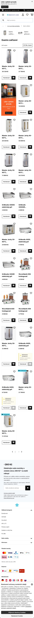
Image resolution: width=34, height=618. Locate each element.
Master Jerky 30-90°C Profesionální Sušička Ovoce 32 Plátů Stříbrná (8, 241)
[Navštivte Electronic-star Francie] (14, 580)
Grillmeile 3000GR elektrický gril (24, 206)
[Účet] (23, 14)
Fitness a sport (5, 527)
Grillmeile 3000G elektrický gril (8, 206)
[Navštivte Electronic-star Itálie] (18, 580)
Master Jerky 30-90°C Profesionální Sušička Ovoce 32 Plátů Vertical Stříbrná (25, 171)
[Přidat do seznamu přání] (14, 51)
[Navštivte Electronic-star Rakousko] (6, 580)
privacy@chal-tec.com (9, 498)
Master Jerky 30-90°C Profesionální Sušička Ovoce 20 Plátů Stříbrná (8, 171)
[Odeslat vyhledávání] (3, 20)
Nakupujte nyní (5, 6)
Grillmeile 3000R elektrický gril (8, 275)
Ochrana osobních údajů (9, 493)
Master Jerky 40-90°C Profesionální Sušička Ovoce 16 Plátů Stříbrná (25, 102)
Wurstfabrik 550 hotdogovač (25, 275)
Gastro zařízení (26, 26)
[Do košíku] (13, 78)
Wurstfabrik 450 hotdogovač (25, 310)
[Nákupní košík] (32, 14)
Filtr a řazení (28, 45)
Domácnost (5, 513)
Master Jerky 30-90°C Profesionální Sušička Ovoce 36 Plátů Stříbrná (8, 137)
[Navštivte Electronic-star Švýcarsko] (10, 580)
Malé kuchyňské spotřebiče (13, 26)
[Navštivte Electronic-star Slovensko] (25, 580)
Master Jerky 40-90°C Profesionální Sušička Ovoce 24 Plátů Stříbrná (25, 137)
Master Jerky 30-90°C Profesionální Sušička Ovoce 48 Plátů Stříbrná (8, 67)
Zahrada (4, 516)
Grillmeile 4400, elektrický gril (25, 241)
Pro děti (4, 533)
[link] (8, 56)
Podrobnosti (6, 77)
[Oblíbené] (27, 14)
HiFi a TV (4, 523)
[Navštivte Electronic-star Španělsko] (21, 580)
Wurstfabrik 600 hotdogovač (8, 310)
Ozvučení (4, 520)
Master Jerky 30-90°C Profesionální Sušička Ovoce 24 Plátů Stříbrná (8, 344)
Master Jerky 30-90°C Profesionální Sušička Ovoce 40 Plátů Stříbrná (25, 67)
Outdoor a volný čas (7, 530)
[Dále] (21, 452)
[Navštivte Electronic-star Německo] (3, 580)
